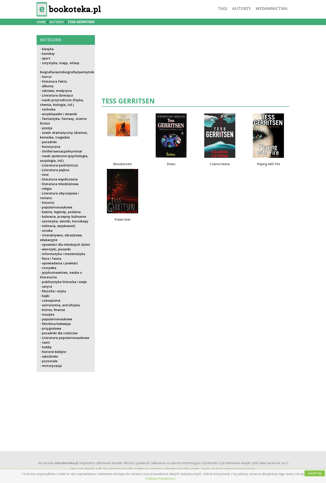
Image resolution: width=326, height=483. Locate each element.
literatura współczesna (60, 179)
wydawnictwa (271, 8)
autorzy (241, 8)
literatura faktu (54, 81)
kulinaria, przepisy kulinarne (64, 216)
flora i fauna (51, 258)
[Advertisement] (66, 406)
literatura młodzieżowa (60, 184)
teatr (46, 342)
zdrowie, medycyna (57, 91)
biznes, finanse (53, 310)
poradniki (49, 142)
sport (46, 58)
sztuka (47, 230)
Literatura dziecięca (57, 95)
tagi (222, 8)
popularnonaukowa (57, 207)
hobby (47, 347)
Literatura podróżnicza (60, 165)
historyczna (51, 147)
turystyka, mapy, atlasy (60, 63)
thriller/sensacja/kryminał (62, 151)
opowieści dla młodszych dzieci (66, 244)
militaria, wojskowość (58, 226)
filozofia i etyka (54, 291)
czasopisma (51, 300)
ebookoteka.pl (66, 463)
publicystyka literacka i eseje (64, 282)
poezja (47, 128)
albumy (48, 86)
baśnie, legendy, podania (61, 212)
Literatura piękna (55, 170)
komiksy (48, 53)
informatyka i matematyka (63, 254)
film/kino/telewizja (56, 324)
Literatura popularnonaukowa (65, 338)
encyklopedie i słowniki (59, 114)
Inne (45, 174)
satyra (47, 286)
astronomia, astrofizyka (61, 305)
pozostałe (49, 361)
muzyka (48, 314)
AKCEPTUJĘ (315, 473)
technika (48, 109)
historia (48, 202)
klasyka (48, 49)
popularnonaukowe (57, 319)
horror (47, 77)
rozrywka (49, 268)
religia (47, 188)
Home (41, 22)
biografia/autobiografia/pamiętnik (67, 72)
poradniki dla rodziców (59, 333)
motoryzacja (52, 366)
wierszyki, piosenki (56, 249)
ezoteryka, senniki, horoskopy (65, 221)
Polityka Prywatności (160, 478)
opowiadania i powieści (60, 263)
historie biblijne (54, 352)
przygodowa (51, 328)
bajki (45, 296)
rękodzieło (50, 356)
